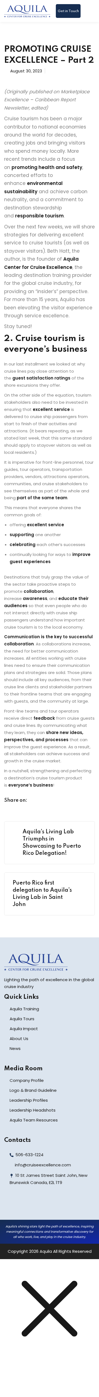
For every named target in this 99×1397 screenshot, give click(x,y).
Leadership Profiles (29, 1100)
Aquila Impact (24, 1029)
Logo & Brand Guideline (33, 1090)
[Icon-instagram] (35, 1206)
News (15, 1048)
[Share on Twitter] (46, 800)
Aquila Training (24, 1009)
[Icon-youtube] (47, 1206)
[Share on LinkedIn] (57, 800)
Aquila (46, 1251)
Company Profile (27, 1080)
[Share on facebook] (36, 800)
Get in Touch (68, 11)
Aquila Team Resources (34, 1120)
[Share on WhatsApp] (67, 800)
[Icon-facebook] (10, 1206)
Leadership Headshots (33, 1110)
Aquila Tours (22, 1019)
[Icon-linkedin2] (22, 1206)
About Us (19, 1038)
